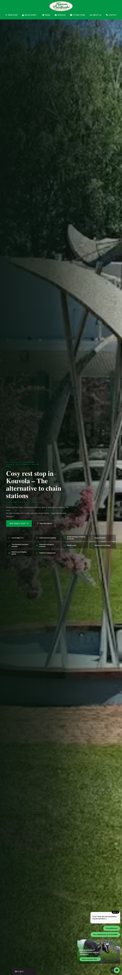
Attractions (79, 15)
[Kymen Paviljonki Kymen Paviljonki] (61, 6)
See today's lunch (17, 523)
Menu (47, 15)
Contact (113, 15)
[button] (37, 14)
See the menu (46, 523)
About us (96, 15)
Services (62, 15)
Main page (13, 15)
